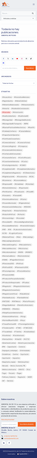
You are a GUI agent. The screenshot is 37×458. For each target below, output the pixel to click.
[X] (8, 58)
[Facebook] (3, 58)
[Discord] (3, 63)
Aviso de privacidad (7, 419)
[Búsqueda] (33, 13)
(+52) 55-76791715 (10, 436)
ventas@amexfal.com (11, 438)
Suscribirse (30, 68)
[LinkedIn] (13, 58)
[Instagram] (22, 58)
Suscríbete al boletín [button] (27, 424)
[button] (18, 18)
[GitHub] (26, 58)
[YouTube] (17, 58)
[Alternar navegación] (34, 4)
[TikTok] (31, 58)
